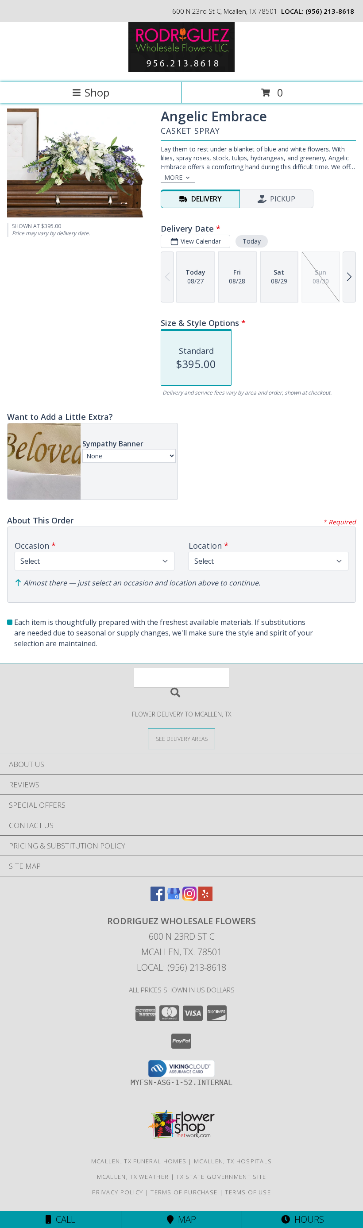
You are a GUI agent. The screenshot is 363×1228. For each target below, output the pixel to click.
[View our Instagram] (189, 898)
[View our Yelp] (205, 898)
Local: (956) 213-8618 (181, 967)
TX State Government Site (221, 1177)
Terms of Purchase (184, 1192)
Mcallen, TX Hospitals (233, 1161)
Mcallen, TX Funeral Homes (139, 1161)
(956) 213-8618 (329, 11)
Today (252, 241)
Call (63, 1219)
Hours (307, 1219)
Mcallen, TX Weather (133, 1177)
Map (185, 1219)
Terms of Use (248, 1192)
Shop (97, 92)
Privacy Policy (117, 1192)
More (173, 177)
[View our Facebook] (158, 898)
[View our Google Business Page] (173, 898)
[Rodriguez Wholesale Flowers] (181, 69)
